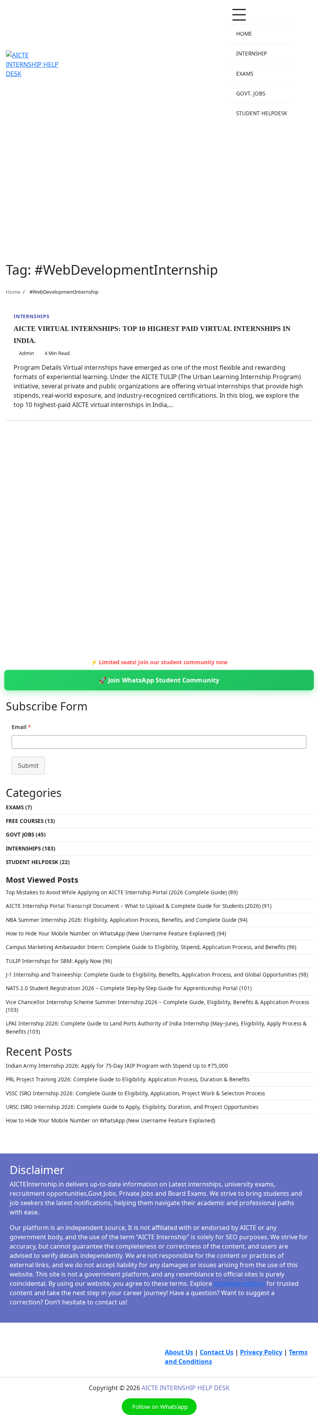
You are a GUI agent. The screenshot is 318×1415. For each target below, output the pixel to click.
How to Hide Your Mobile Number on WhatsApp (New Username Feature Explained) (110, 933)
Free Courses (24, 820)
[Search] (306, 64)
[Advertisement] (159, 187)
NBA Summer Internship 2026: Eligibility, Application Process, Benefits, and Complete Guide (121, 919)
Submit (28, 765)
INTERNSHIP (251, 53)
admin (26, 353)
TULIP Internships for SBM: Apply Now (53, 961)
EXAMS (244, 73)
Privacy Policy (261, 1352)
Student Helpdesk (32, 862)
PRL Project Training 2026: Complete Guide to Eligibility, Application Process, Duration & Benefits (127, 1079)
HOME (244, 33)
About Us (179, 1352)
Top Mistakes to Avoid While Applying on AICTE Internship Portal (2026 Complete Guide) (116, 892)
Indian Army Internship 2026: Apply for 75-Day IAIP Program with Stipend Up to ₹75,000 (117, 1065)
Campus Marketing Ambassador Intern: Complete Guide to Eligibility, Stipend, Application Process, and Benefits (145, 947)
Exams (15, 807)
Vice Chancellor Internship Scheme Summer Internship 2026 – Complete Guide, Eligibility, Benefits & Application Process (157, 1002)
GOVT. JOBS (250, 93)
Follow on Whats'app (159, 1406)
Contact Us (216, 1352)
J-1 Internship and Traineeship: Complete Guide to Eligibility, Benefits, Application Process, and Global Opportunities (151, 974)
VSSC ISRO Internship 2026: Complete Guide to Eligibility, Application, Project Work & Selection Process (135, 1093)
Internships (32, 316)
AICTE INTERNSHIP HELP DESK (186, 1388)
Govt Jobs (20, 834)
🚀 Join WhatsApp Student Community (159, 680)
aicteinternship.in (239, 1283)
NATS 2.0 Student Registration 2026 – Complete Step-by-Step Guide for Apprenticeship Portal (122, 988)
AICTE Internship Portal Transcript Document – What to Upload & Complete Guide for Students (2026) (133, 905)
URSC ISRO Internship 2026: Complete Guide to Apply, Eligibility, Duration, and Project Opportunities (132, 1106)
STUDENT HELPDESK (261, 113)
